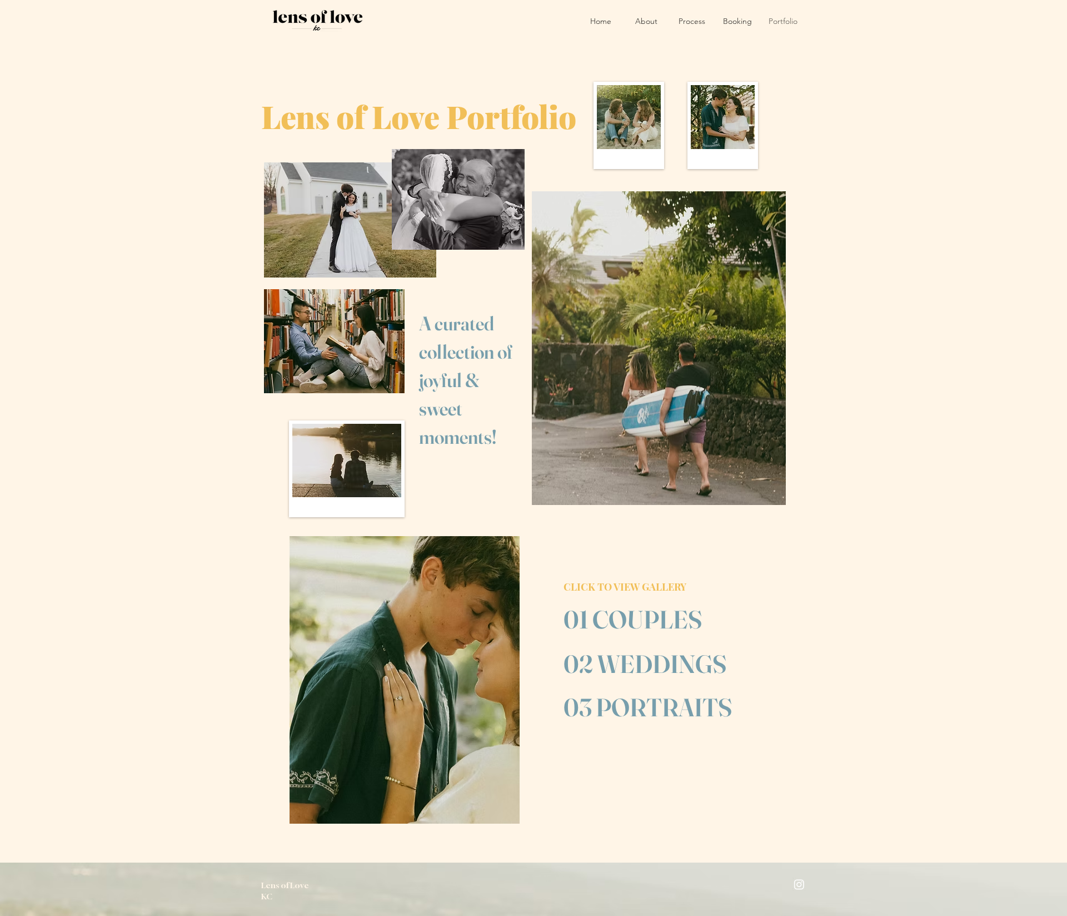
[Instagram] (799, 884)
